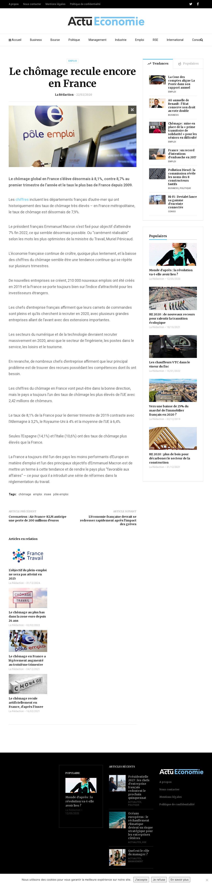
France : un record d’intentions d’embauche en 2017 (182, 154)
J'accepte (141, 879)
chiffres (22, 199)
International (175, 39)
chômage (25, 494)
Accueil (16, 39)
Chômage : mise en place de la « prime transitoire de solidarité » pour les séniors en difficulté (182, 130)
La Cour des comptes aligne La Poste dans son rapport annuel (181, 82)
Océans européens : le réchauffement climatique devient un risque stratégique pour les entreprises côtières (140, 826)
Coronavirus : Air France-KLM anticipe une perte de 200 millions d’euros (37, 518)
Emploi (139, 39)
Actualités (134, 802)
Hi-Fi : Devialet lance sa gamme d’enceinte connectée (182, 202)
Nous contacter (32, 4)
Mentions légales (55, 4)
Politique (74, 39)
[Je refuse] (207, 880)
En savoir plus (180, 879)
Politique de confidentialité (85, 4)
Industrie (120, 39)
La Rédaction (64, 94)
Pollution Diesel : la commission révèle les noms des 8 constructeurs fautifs (182, 177)
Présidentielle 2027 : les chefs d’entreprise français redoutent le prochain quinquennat (138, 787)
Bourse (55, 39)
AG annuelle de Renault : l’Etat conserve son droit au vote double (181, 106)
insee (47, 494)
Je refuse (159, 879)
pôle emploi (60, 494)
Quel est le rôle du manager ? (138, 852)
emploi (37, 494)
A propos (14, 4)
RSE (155, 39)
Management (97, 39)
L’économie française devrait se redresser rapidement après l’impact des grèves (108, 520)
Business (36, 39)
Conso (196, 39)
